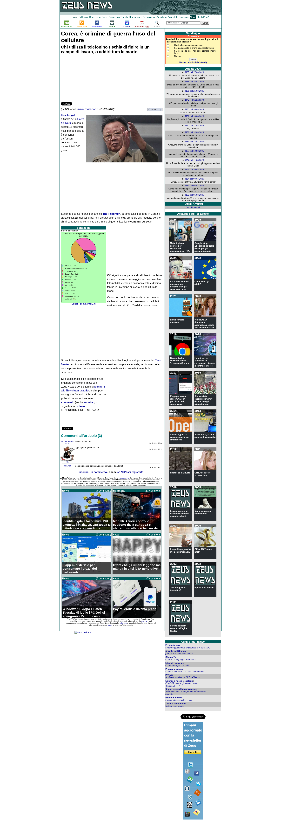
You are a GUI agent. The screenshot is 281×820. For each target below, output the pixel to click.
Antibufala (173, 17)
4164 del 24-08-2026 (194, 100)
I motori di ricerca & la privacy (179, 700)
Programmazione (174, 669)
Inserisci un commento (93, 472)
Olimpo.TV (170, 657)
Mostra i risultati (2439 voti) (193, 62)
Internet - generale (174, 663)
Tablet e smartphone (175, 703)
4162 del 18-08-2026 (194, 116)
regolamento (124, 478)
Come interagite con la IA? (177, 665)
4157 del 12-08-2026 (194, 151)
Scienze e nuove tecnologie (179, 681)
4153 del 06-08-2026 (194, 185)
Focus (105, 17)
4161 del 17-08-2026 (194, 125)
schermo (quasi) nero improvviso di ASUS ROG (187, 647)
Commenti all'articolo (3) (81, 436)
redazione (123, 623)
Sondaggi (162, 17)
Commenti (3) (154, 109)
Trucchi (124, 17)
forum (110, 625)
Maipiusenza (135, 17)
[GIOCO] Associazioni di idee (179, 653)
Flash (200, 17)
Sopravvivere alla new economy (181, 689)
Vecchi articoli (193, 207)
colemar (67, 466)
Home (75, 17)
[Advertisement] (85, 78)
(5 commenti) (103, 578)
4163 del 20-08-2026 (194, 109)
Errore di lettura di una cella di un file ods (184, 671)
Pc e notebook (172, 645)
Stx (67, 462)
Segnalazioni (149, 17)
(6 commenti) (103, 534)
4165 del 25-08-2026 (194, 91)
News (193, 17)
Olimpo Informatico (193, 641)
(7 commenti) (103, 490)
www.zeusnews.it (88, 109)
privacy (144, 621)
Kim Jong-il (68, 115)
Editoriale (83, 17)
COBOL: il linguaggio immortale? (180, 659)
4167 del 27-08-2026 (194, 72)
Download (184, 17)
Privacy (169, 675)
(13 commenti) (153, 490)
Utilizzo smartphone (174, 706)
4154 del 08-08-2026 (194, 179)
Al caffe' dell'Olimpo (175, 651)
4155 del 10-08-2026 (194, 169)
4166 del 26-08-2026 (194, 81)
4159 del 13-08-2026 (194, 141)
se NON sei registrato (130, 472)
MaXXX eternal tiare (67, 442)
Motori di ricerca (173, 697)
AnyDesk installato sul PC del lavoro (182, 677)
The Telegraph (111, 213)
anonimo (89, 402)
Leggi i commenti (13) (84, 304)
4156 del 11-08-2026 (194, 160)
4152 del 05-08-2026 (194, 195)
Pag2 (206, 17)
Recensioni (95, 17)
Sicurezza (114, 17)
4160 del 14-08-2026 (194, 132)
